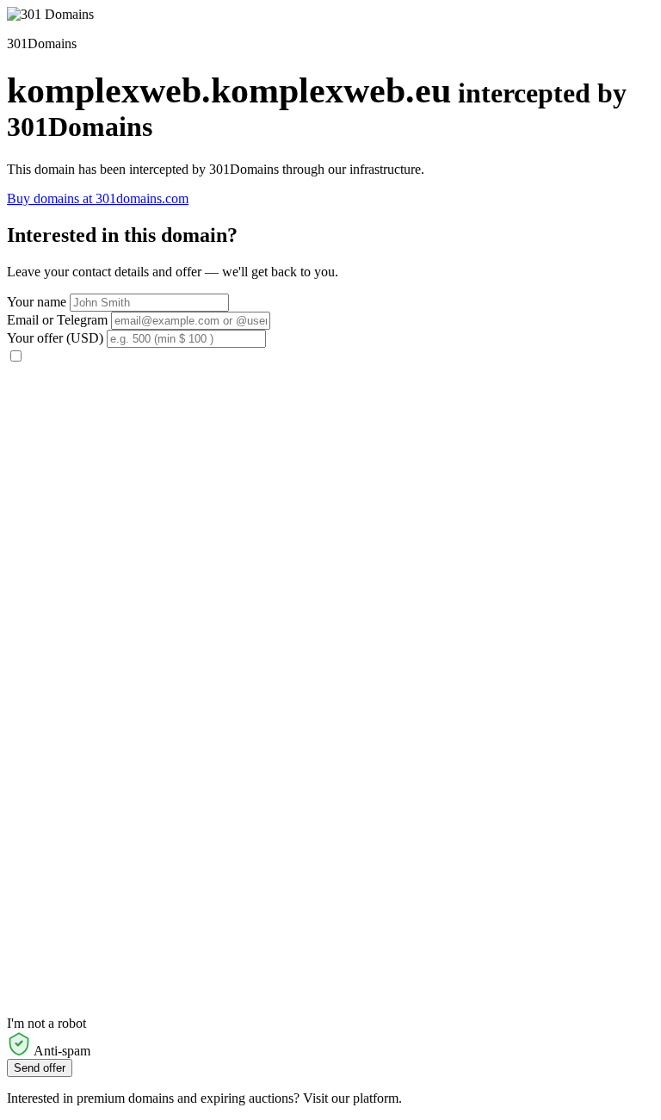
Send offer (39, 1067)
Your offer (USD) (55, 338)
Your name (36, 301)
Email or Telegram (57, 319)
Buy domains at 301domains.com (97, 198)
